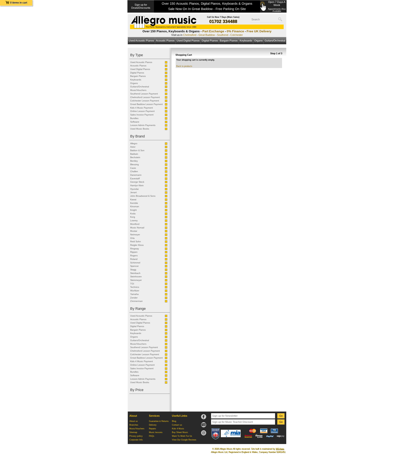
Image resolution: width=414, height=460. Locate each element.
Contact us (177, 425)
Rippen (133, 252)
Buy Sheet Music (180, 432)
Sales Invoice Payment (141, 114)
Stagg (133, 269)
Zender (134, 297)
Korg (132, 217)
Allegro (133, 143)
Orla (132, 238)
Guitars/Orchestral (275, 40)
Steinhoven (136, 276)
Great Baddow (206, 35)
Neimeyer (135, 234)
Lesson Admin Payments (142, 125)
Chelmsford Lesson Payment (145, 97)
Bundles (134, 118)
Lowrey (134, 220)
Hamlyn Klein (137, 185)
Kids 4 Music (178, 428)
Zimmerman (136, 301)
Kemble (134, 203)
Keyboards (246, 40)
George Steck (137, 182)
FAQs (151, 436)
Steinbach (135, 273)
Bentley (134, 161)
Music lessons (156, 432)
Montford (134, 224)
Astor (133, 147)
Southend (222, 35)
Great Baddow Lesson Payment (146, 104)
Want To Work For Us (182, 436)
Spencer (134, 266)
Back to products (184, 66)
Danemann (136, 175)
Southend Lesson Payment (144, 93)
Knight (133, 210)
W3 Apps (280, 449)
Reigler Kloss (137, 245)
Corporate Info (136, 440)
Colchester (236, 35)
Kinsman (134, 206)
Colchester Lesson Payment (144, 100)
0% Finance (235, 31)
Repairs (152, 428)
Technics (134, 287)
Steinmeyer (136, 280)
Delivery (153, 425)
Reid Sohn (135, 241)
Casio (133, 168)
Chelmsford (189, 35)
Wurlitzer (134, 290)
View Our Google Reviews (184, 440)
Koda (133, 213)
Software (134, 121)
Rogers (134, 255)
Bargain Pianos (229, 40)
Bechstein (135, 157)
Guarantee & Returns (159, 421)
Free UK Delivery (259, 31)
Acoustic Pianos (165, 40)
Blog (174, 421)
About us (133, 421)
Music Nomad (137, 227)
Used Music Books (139, 128)
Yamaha (134, 294)
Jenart (133, 192)
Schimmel (135, 262)
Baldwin (134, 154)
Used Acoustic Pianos (141, 40)
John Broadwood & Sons (142, 196)
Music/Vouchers (138, 90)
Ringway (134, 248)
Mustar (133, 231)
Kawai (133, 199)
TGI (132, 283)
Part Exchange (213, 31)
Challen (134, 171)
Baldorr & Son (137, 150)
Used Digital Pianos (188, 40)
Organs (258, 40)
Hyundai (134, 189)
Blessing (134, 164)
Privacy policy (136, 436)
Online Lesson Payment (142, 111)
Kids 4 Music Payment (141, 107)
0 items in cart (18, 2)
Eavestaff (135, 178)
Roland (133, 259)
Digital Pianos (210, 40)
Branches (133, 425)
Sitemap (133, 432)
